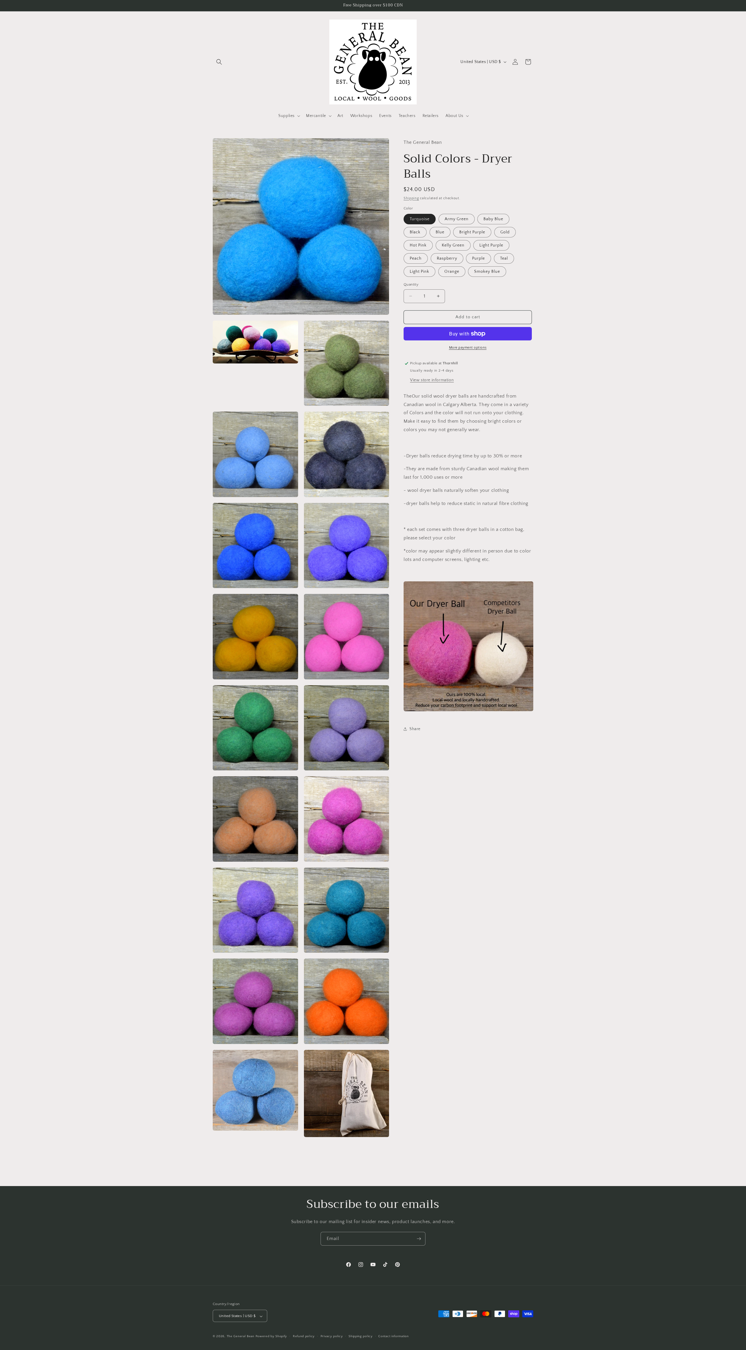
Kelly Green (453, 245)
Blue (440, 232)
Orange (451, 271)
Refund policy (304, 1336)
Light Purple (491, 245)
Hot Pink (418, 245)
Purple (478, 258)
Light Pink (419, 271)
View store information (432, 380)
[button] (219, 61)
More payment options (468, 347)
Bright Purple (472, 232)
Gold (505, 232)
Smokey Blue (487, 271)
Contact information (393, 1336)
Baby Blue (493, 219)
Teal (504, 258)
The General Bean (240, 1336)
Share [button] (414, 729)
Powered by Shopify (271, 1336)
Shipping (411, 198)
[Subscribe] (418, 1239)
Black (415, 232)
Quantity (411, 284)
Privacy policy (332, 1336)
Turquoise (420, 219)
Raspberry (447, 258)
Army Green (457, 219)
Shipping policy (361, 1336)
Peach (416, 258)
